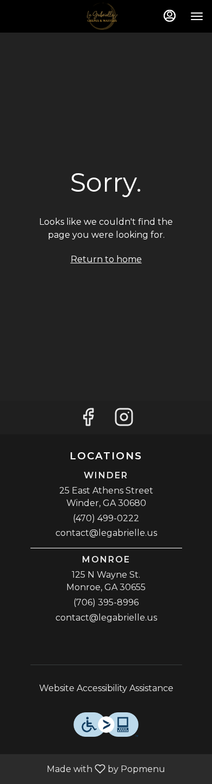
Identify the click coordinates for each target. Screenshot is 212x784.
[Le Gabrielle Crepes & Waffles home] (106, 16)
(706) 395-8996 (106, 602)
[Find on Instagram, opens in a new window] (124, 420)
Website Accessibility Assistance (106, 688)
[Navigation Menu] (197, 16)
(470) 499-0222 (106, 518)
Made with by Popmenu (86, 768)
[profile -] (169, 15)
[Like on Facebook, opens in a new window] (88, 420)
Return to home (106, 259)
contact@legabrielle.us (106, 533)
